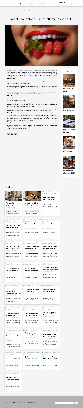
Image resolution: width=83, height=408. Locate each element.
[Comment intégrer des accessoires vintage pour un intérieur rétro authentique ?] (51, 193)
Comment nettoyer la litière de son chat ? (50, 358)
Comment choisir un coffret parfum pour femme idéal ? (50, 226)
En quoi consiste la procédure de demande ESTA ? (49, 314)
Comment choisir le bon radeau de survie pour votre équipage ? (50, 248)
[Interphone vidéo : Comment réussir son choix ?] (13, 374)
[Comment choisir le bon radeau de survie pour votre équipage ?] (51, 242)
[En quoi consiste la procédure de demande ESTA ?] (51, 308)
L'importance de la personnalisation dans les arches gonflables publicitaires (32, 316)
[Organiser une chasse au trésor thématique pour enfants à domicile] (51, 263)
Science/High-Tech (62, 3)
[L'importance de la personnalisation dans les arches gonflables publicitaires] (32, 309)
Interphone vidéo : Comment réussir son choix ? (13, 380)
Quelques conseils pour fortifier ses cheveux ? (49, 336)
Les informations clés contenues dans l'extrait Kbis (50, 292)
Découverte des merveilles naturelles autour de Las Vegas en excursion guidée (32, 272)
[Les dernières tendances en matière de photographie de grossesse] (13, 286)
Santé (52, 3)
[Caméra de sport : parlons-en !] (31, 330)
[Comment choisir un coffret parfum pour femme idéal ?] (51, 220)
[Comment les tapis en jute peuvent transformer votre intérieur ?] (32, 220)
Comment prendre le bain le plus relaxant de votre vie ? (13, 359)
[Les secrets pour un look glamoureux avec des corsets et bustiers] (13, 264)
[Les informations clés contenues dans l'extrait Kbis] (51, 286)
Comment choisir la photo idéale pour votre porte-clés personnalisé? (31, 206)
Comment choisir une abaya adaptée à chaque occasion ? (32, 248)
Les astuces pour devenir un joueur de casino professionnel (69, 172)
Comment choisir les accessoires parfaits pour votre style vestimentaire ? (13, 228)
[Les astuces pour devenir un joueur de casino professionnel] (69, 162)
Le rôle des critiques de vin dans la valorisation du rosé (32, 292)
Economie (32, 3)
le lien (11, 83)
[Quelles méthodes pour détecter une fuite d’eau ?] (32, 353)
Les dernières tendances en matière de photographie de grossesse (13, 294)
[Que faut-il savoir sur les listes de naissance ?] (69, 121)
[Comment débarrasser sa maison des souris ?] (69, 142)
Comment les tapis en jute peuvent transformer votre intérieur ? (32, 227)
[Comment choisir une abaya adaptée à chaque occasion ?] (32, 242)
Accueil (7, 10)
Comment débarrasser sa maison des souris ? (68, 151)
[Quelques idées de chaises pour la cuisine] (69, 80)
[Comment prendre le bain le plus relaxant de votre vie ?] (13, 353)
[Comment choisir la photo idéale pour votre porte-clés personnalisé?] (32, 195)
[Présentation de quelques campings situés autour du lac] (69, 101)
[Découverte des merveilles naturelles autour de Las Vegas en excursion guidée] (32, 264)
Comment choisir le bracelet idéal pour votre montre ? (12, 248)
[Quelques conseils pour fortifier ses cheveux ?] (51, 330)
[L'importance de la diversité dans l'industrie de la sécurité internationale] (13, 309)
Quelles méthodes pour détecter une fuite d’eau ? (31, 359)
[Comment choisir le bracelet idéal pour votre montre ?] (13, 242)
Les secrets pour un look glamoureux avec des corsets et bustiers (12, 272)
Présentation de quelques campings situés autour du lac (68, 110)
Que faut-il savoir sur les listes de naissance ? (69, 131)
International (42, 3)
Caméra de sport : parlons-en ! (31, 334)
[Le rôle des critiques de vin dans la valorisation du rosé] (32, 286)
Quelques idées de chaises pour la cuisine (68, 90)
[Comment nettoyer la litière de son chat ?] (51, 353)
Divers (72, 3)
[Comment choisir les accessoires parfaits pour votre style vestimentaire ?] (13, 221)
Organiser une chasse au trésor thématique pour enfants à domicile (50, 270)
